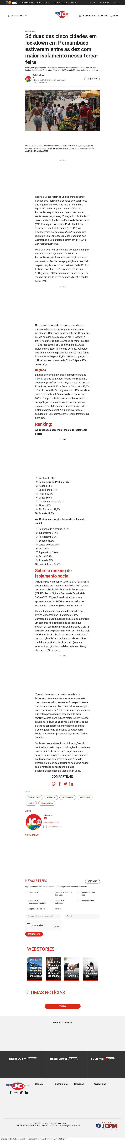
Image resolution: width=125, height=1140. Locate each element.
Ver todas (92, 881)
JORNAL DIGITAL (89, 16)
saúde (31, 803)
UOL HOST (39, 3)
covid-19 (51, 797)
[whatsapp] (54, 784)
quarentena (67, 797)
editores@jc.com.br (51, 822)
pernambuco (47, 803)
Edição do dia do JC (37, 909)
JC (34, 77)
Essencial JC (34, 893)
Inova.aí (58, 909)
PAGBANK (48, 3)
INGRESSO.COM (27, 3)
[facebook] (59, 784)
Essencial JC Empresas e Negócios (37, 901)
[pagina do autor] (33, 822)
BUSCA (92, 3)
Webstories (40, 949)
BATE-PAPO (104, 3)
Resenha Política (87, 901)
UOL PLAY (65, 3)
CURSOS (57, 3)
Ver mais (62, 1006)
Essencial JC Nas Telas (88, 893)
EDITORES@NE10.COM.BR (69, 1126)
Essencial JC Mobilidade (60, 901)
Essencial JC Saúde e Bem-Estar (63, 893)
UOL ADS (74, 3)
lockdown (85, 797)
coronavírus (34, 797)
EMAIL (116, 3)
